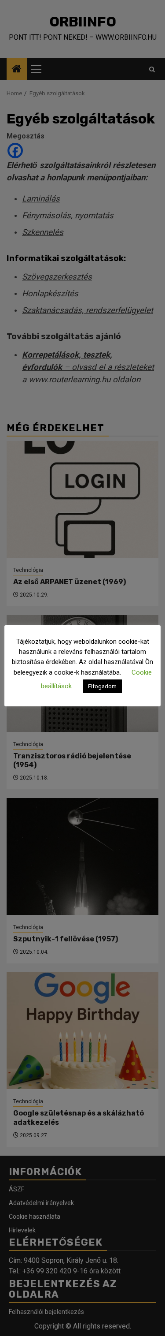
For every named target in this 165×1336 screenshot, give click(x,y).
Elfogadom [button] (102, 686)
